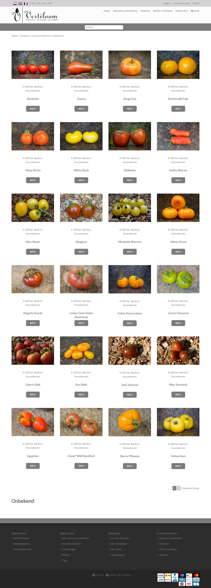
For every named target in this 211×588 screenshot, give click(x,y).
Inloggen (167, 3)
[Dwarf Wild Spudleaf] (63, 422)
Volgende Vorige (190, 488)
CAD (49, 3)
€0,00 (196, 10)
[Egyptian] (15, 422)
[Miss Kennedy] (160, 350)
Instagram (126, 575)
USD (44, 3)
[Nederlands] (15, 3)
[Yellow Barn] (160, 422)
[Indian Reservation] (112, 279)
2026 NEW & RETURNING (125, 10)
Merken (66, 555)
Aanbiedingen (68, 549)
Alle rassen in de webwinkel (75, 538)
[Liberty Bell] (15, 350)
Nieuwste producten (71, 544)
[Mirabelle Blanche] (112, 208)
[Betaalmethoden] (178, 579)
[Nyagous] (63, 208)
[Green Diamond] (160, 279)
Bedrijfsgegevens (22, 544)
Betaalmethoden (22, 538)
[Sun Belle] (63, 350)
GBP (39, 3)
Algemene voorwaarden (170, 538)
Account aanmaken (181, 3)
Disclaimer (164, 544)
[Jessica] (63, 65)
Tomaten (145, 10)
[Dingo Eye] (112, 65)
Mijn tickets (116, 549)
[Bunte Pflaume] (112, 422)
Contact (196, 3)
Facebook (99, 575)
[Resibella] (15, 65)
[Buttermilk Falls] (160, 65)
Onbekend (57, 35)
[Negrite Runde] (15, 279)
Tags (64, 560)
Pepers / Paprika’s (162, 10)
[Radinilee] (112, 136)
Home (107, 10)
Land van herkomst (41, 35)
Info (33, 108)
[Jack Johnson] (112, 351)
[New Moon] (15, 208)
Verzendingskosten (23, 549)
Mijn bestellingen (119, 544)
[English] (20, 3)
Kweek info (181, 10)
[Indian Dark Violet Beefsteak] (63, 279)
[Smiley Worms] (160, 136)
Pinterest (112, 575)
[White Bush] (63, 136)
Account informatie (120, 538)
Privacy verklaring (168, 549)
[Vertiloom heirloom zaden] (35, 14)
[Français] (26, 3)
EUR (33, 3)
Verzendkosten (33, 90)
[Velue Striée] (15, 136)
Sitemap (163, 555)
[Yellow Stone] (160, 208)
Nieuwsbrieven (118, 555)
